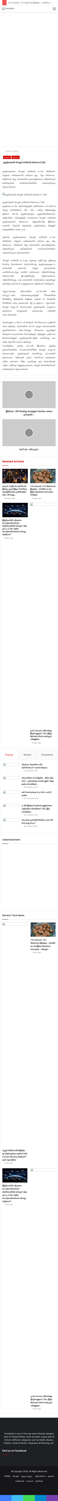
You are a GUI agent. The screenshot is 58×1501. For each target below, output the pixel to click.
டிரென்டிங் (39, 1481)
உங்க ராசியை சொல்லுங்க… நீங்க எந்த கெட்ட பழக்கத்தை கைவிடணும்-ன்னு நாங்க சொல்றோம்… (38, 780)
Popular (9, 754)
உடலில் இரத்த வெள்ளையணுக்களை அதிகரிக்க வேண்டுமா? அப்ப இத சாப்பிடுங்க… (37, 808)
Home (8, 151)
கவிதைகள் (19, 1481)
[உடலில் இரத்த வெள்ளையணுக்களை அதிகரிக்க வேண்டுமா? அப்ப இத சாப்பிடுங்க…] (11, 809)
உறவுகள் (15, 151)
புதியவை (15, 157)
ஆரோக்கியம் (40, 1476)
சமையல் (29, 1481)
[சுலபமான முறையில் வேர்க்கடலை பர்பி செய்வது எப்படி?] (11, 824)
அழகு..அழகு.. (27, 1476)
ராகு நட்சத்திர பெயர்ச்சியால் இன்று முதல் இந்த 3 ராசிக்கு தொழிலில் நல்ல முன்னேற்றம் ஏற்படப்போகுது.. (14, 490)
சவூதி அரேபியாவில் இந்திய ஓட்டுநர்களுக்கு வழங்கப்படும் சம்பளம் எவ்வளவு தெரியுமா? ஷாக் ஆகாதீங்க (14, 1155)
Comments (47, 754)
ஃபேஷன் (15, 1476)
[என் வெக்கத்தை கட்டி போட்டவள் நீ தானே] (11, 796)
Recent (27, 754)
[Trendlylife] (8, 8)
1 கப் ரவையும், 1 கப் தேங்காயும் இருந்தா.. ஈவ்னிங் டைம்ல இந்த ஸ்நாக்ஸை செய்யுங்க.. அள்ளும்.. (43, 490)
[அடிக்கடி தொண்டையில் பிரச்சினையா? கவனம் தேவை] (11, 768)
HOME (7, 1476)
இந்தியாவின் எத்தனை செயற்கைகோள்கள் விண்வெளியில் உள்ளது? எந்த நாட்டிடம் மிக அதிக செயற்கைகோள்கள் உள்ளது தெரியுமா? (14, 527)
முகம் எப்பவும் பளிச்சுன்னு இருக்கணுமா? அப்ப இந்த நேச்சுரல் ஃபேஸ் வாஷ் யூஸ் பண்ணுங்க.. (41, 735)
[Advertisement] (29, 44)
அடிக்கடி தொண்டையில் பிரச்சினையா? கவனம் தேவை (34, 766)
